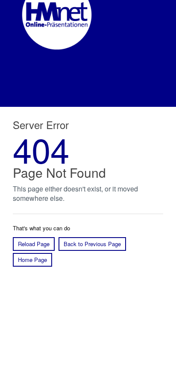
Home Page (32, 260)
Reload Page (34, 244)
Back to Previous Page (92, 244)
